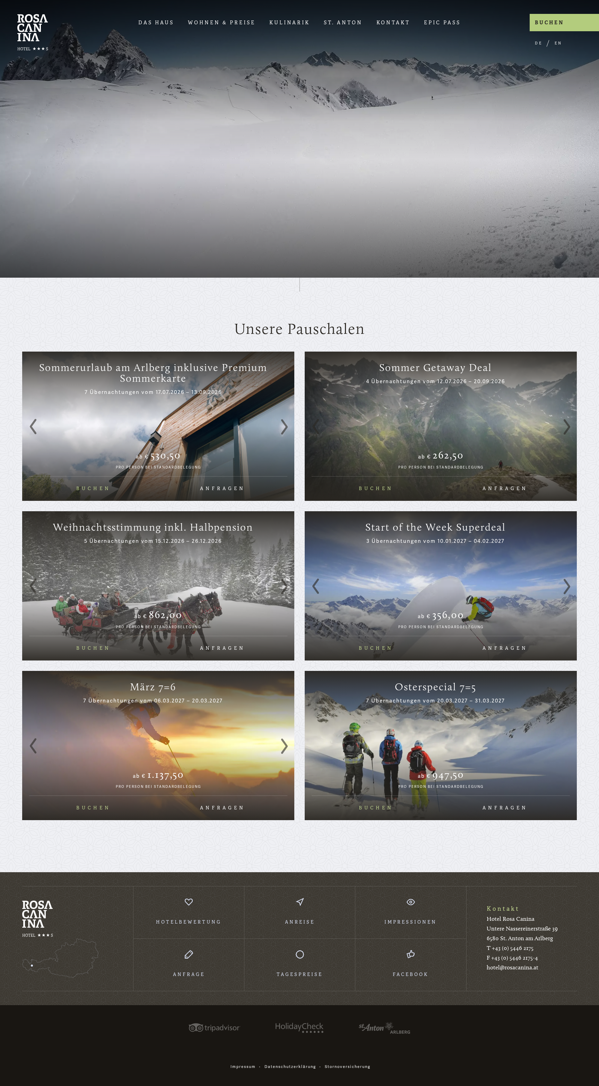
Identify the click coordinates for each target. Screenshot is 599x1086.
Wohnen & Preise (221, 22)
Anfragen (222, 488)
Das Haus (156, 22)
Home (32, 32)
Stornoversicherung (348, 1066)
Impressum (243, 1066)
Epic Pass (442, 22)
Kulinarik (289, 22)
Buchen (549, 22)
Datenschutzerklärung (290, 1066)
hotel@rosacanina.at (512, 967)
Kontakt (393, 22)
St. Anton (343, 22)
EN (558, 43)
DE (538, 43)
